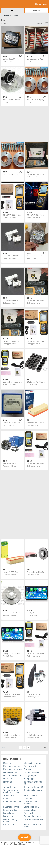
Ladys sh (7, 798)
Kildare (9, 61)
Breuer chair (9, 816)
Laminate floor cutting (13, 802)
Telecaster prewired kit (33, 783)
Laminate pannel (11, 807)
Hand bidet (8, 779)
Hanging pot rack (32, 779)
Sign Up (38, 4)
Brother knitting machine (10, 820)
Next (45, 747)
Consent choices (20, 844)
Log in (20, 843)
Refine (39, 23)
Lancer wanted (10, 810)
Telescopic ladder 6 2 (34, 787)
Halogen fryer (30, 775)
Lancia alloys (30, 810)
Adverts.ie (11, 4)
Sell (25, 837)
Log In (45, 4)
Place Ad (36, 10)
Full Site (4, 843)
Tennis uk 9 (8, 795)
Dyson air (7, 763)
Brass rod (28, 813)
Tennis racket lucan (33, 790)
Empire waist (30, 766)
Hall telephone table (12, 775)
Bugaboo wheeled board (32, 826)
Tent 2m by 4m (30, 795)
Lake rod (28, 798)
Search (12, 10)
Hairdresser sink (10, 772)
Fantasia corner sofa (12, 769)
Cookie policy (6, 844)
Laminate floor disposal (30, 803)
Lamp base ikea (31, 807)
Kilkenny (38, 425)
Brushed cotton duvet (33, 819)
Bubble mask (9, 825)
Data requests (30, 843)
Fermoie (27, 769)
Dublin (29, 61)
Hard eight (8, 782)
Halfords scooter (31, 772)
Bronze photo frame (33, 816)
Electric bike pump (32, 763)
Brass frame (8, 813)
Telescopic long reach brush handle (12, 791)
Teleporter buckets (11, 787)
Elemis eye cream (11, 766)
